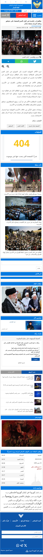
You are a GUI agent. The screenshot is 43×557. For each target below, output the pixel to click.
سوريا (15, 496)
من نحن (38, 11)
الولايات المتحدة (33, 503)
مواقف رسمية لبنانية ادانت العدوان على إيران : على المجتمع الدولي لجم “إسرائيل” (19, 410)
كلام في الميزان (21, 526)
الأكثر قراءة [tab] (11, 372)
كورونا (19, 492)
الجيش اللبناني (28, 509)
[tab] (21, 338)
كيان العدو (26, 57)
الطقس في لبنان (11, 507)
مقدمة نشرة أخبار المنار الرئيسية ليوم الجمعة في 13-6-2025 (18, 386)
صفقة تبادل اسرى (34, 126)
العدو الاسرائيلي (23, 506)
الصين (5, 507)
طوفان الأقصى (24, 496)
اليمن (10, 500)
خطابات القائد (37, 284)
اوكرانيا (13, 500)
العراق (14, 504)
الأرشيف (25, 11)
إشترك (22, 540)
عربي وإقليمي (34, 57)
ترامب (27, 500)
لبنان (37, 492)
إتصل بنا (32, 11)
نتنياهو (10, 126)
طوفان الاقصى (33, 496)
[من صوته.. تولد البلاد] (21, 433)
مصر (40, 492)
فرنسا (7, 492)
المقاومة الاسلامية (21, 504)
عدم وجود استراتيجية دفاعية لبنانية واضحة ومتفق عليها (24, 348)
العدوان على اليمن (36, 507)
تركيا (31, 500)
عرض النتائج (21, 362)
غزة (39, 496)
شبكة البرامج (25, 521)
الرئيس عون (35, 509)
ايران (18, 500)
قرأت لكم (5, 521)
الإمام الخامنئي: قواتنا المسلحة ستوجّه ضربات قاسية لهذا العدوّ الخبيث (17, 378)
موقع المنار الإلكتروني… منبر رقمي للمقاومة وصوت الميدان (19, 394)
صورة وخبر (38, 417)
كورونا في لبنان (28, 492)
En (5, 1)
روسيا (8, 496)
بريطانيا (23, 500)
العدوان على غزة (8, 504)
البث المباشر (22, 15)
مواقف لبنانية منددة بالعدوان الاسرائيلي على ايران (19, 402)
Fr (15, 1)
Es (26, 1)
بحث (38, 268)
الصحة (40, 509)
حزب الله (37, 500)
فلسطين (12, 492)
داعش (3, 496)
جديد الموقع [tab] (32, 372)
